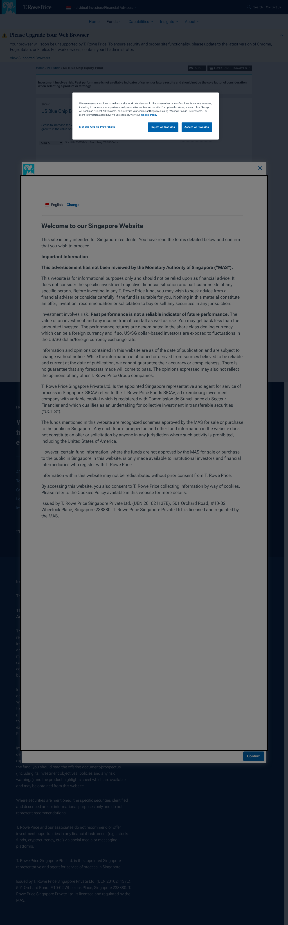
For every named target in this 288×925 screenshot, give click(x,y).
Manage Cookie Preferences (97, 126)
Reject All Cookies (163, 127)
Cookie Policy (149, 114)
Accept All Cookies (196, 127)
